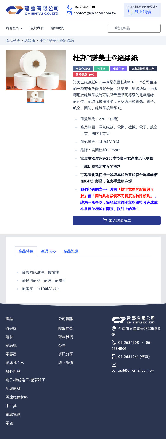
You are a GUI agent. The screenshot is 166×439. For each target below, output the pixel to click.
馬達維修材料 (17, 397)
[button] (36, 70)
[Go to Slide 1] (35, 97)
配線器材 (13, 388)
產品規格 (48, 251)
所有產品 (12, 28)
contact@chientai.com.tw (95, 13)
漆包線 (11, 328)
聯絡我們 (57, 28)
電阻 (9, 423)
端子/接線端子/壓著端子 (25, 380)
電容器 (11, 354)
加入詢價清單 (120, 220)
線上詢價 (65, 362)
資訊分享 (65, 354)
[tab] (26, 251)
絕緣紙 (29, 40)
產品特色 (26, 251)
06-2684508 (84, 7)
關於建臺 (65, 328)
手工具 (11, 406)
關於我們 (37, 28)
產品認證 (71, 251)
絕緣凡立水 (15, 362)
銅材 (9, 337)
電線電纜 (13, 414)
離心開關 (13, 371)
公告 (62, 345)
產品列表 (13, 40)
